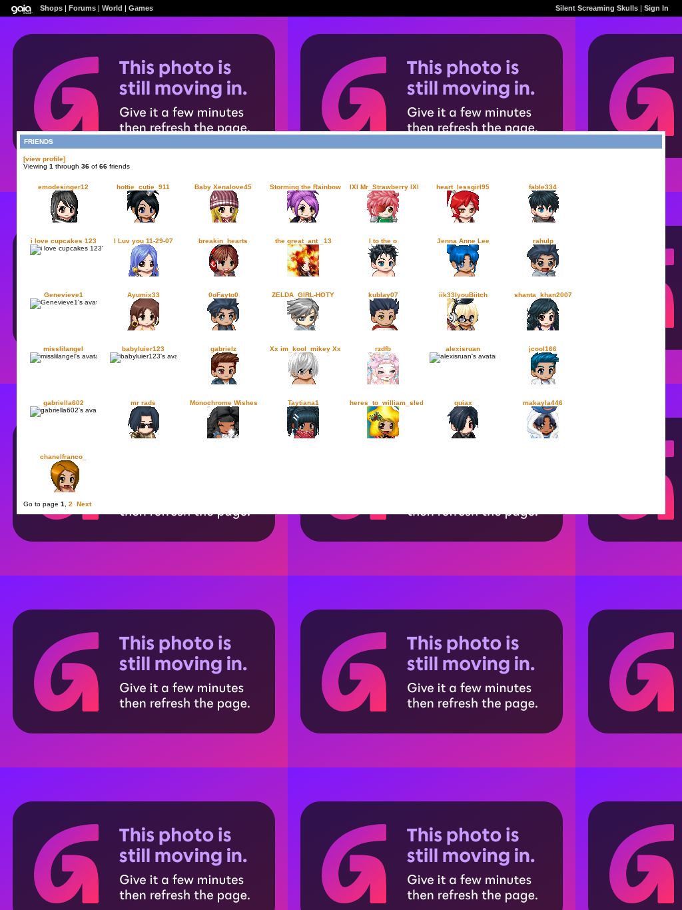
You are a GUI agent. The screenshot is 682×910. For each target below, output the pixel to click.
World (112, 8)
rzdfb (383, 348)
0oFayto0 (223, 294)
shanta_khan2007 (543, 294)
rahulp (543, 240)
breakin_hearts (223, 240)
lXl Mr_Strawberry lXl (384, 187)
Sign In (656, 8)
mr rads (143, 402)
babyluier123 (143, 348)
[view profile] (44, 159)
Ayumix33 (143, 294)
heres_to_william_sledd (389, 402)
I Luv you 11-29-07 (143, 240)
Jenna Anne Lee (463, 240)
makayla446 (543, 402)
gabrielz (223, 348)
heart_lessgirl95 (463, 187)
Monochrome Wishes (224, 402)
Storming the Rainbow (305, 187)
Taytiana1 (303, 402)
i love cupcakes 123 (64, 240)
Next (84, 504)
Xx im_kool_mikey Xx (305, 348)
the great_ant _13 (303, 240)
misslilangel (63, 348)
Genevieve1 (63, 294)
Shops (51, 8)
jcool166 (543, 348)
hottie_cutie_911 (143, 187)
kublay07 (383, 294)
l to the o (383, 240)
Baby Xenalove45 (223, 187)
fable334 (543, 187)
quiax (463, 402)
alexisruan (463, 348)
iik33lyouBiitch (463, 294)
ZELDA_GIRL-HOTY (303, 294)
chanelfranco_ (63, 456)
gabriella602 (63, 402)
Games (141, 8)
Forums (82, 8)
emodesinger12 (63, 187)
